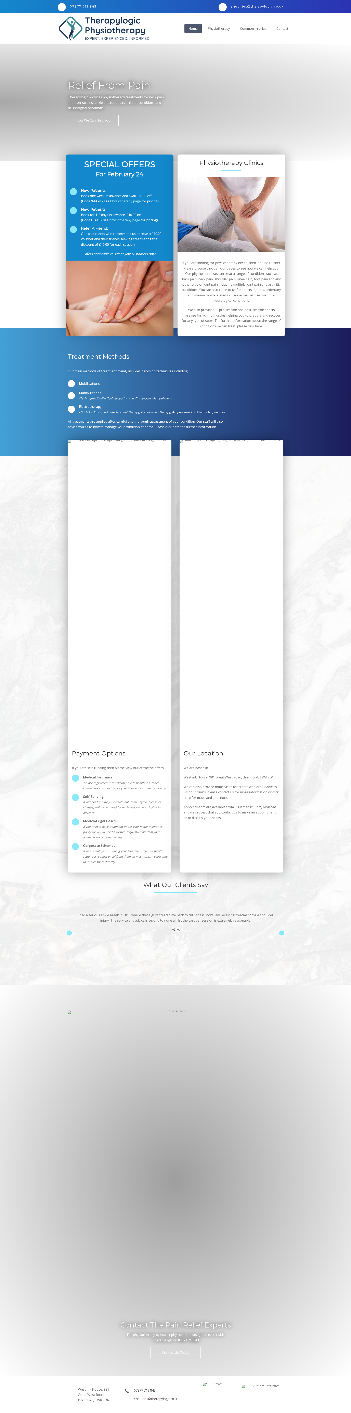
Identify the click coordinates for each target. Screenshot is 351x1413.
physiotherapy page (124, 220)
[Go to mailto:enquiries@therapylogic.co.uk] (255, 6)
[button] (93, 120)
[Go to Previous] (69, 933)
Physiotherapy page (125, 201)
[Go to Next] (281, 933)
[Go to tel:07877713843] (134, 6)
